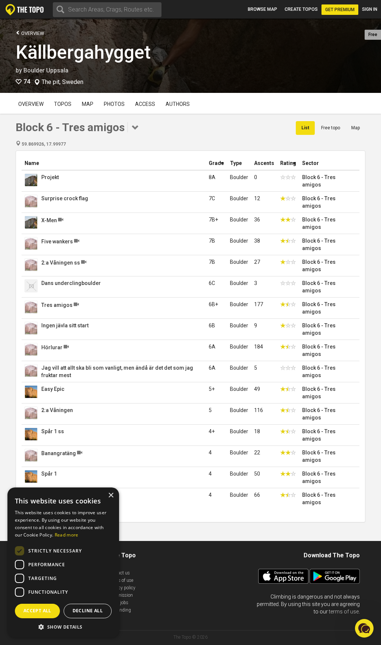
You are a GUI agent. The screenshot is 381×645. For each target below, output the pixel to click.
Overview (32, 33)
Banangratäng (58, 453)
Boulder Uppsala (45, 70)
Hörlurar (52, 347)
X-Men (49, 220)
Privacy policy (122, 587)
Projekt (50, 177)
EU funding (120, 610)
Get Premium (340, 9)
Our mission (121, 595)
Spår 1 (49, 474)
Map (87, 104)
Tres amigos (57, 305)
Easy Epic (52, 389)
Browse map (262, 9)
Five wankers (57, 241)
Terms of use (121, 580)
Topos (62, 104)
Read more (67, 535)
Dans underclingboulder (71, 283)
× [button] (110, 495)
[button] (63, 626)
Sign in (369, 9)
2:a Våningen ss (60, 263)
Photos (114, 104)
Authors (178, 104)
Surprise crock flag (64, 198)
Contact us (119, 573)
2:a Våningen (57, 410)
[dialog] (63, 562)
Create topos (301, 9)
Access (145, 104)
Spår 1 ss (52, 431)
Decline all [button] (88, 610)
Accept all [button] (37, 610)
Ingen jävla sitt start (65, 325)
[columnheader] (114, 163)
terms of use (344, 612)
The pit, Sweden (62, 82)
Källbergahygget (83, 52)
